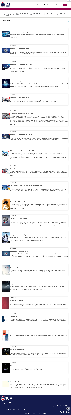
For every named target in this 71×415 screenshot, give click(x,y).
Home (3, 8)
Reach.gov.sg (51, 406)
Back (68, 21)
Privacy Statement (13, 409)
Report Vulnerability (4, 409)
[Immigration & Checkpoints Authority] (5, 4)
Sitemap (25, 409)
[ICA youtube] (66, 405)
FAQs (46, 406)
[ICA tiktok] (68, 405)
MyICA (66, 4)
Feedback (42, 406)
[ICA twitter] (60, 405)
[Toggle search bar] (69, 5)
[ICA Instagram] (63, 405)
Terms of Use (20, 409)
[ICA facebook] (57, 405)
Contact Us (36, 406)
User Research (29, 406)
